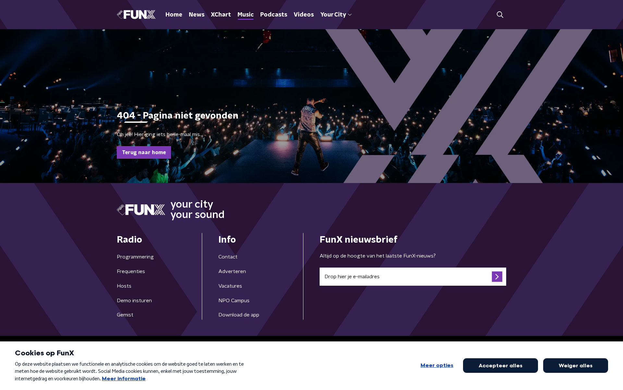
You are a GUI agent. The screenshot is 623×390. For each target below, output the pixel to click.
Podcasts (273, 15)
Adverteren (232, 271)
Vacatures (230, 286)
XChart (221, 15)
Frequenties (131, 271)
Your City (333, 15)
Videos (304, 15)
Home (173, 15)
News (196, 15)
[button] (500, 15)
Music (246, 15)
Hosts (124, 286)
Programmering (135, 256)
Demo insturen (134, 300)
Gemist (125, 314)
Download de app (238, 314)
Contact (228, 256)
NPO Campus (234, 300)
